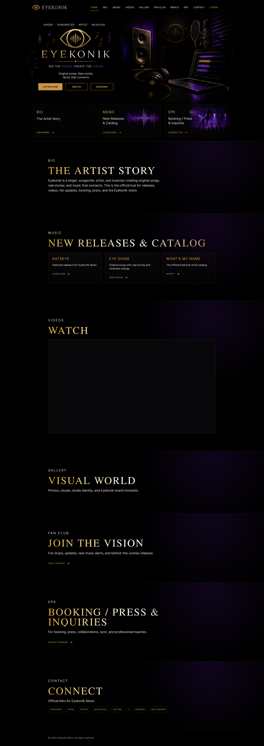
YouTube (117, 709)
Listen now (58, 274)
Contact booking (58, 642)
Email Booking (158, 709)
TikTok (70, 709)
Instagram (55, 709)
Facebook (140, 709)
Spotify (170, 274)
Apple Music (116, 277)
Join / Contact (56, 563)
